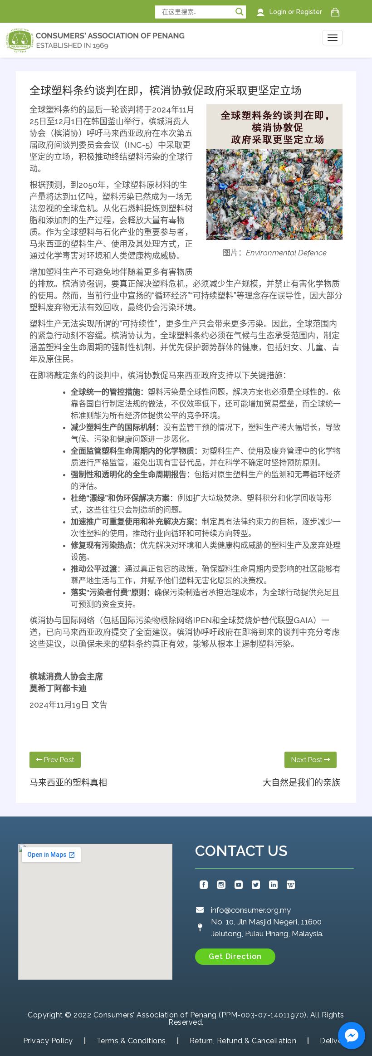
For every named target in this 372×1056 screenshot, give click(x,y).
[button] (235, 956)
